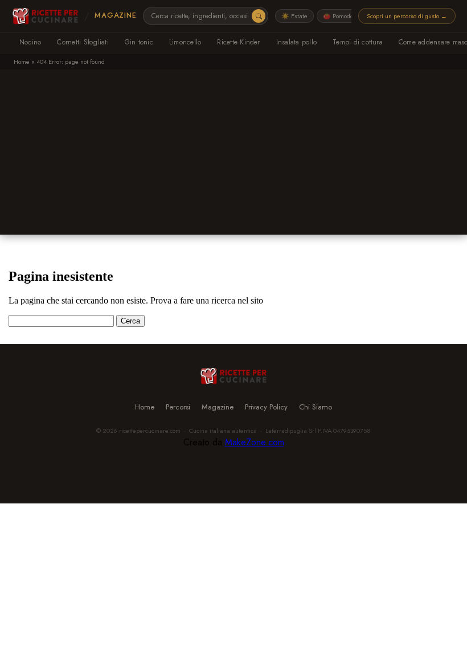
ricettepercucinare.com (150, 430)
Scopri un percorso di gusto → (407, 16)
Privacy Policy (266, 406)
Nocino (30, 42)
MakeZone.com (254, 442)
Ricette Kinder (238, 42)
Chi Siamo (315, 406)
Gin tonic (139, 42)
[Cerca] (258, 16)
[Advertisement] (233, 155)
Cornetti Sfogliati (82, 42)
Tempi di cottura (358, 42)
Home (22, 61)
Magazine (115, 15)
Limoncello (185, 42)
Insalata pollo (296, 42)
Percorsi (178, 406)
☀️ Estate (294, 16)
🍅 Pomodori (340, 16)
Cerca (130, 321)
